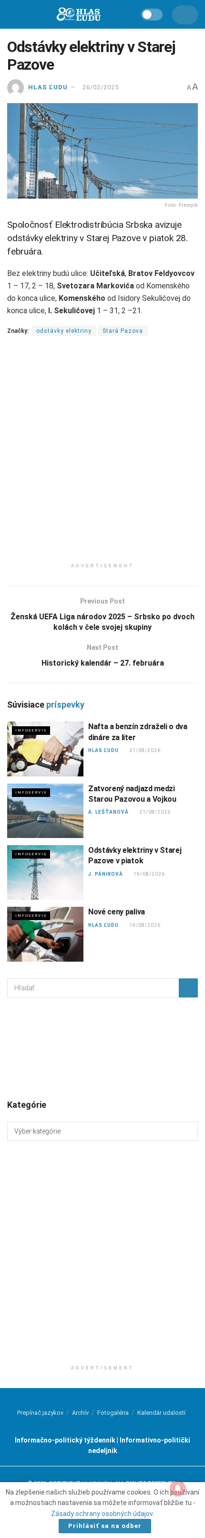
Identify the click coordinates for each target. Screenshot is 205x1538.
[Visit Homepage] (78, 14)
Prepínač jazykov (40, 1412)
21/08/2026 (144, 750)
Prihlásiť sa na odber (105, 1525)
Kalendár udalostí (161, 1412)
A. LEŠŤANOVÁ (108, 812)
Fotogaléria (113, 1412)
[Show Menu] (11, 14)
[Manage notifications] (177, 1488)
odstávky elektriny (64, 331)
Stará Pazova (122, 331)
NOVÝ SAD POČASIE (102, 1047)
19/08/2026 (149, 874)
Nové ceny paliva (116, 911)
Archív (80, 1412)
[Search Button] (188, 987)
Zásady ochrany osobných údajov (102, 1513)
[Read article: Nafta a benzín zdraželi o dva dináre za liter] (45, 748)
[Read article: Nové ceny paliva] (45, 934)
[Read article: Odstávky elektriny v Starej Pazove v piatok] (45, 872)
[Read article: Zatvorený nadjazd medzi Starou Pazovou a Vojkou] (45, 811)
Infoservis (31, 730)
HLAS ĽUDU (48, 87)
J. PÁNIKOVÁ (105, 874)
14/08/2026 (144, 925)
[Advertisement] (102, 455)
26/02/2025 (100, 87)
